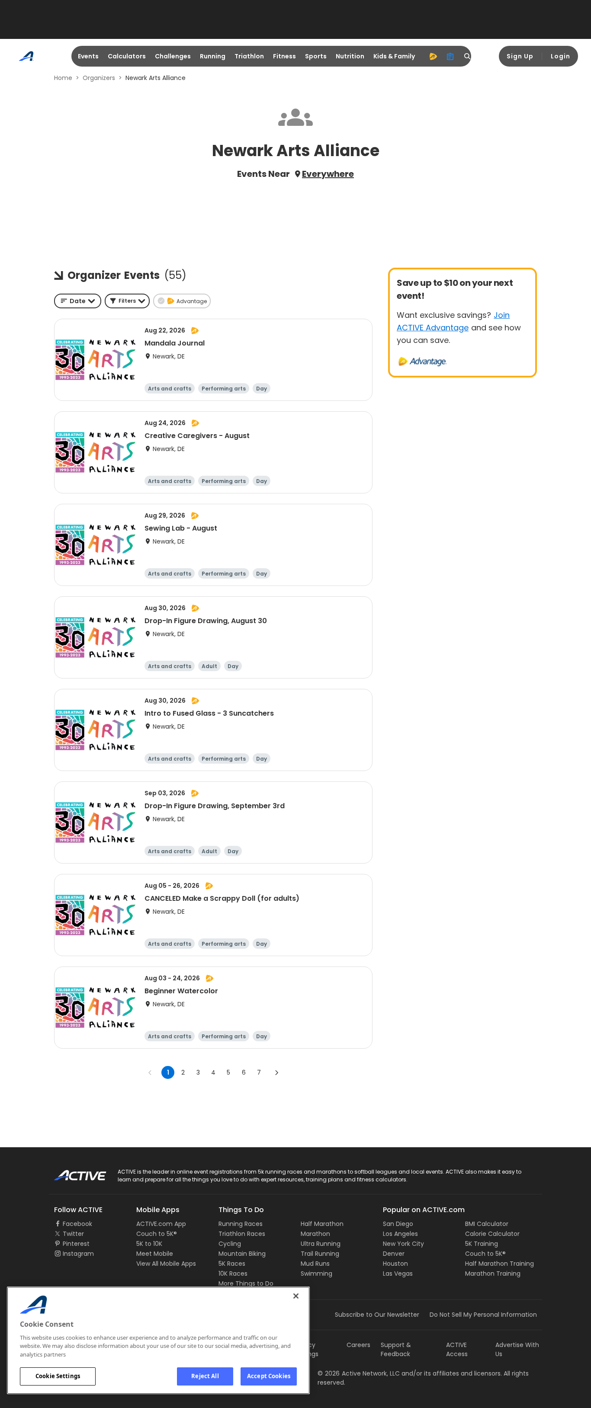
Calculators (127, 56)
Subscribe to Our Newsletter (377, 1314)
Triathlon (249, 56)
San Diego (398, 1223)
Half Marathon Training (499, 1263)
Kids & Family (394, 56)
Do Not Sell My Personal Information (483, 1314)
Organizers (99, 78)
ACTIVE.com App (161, 1223)
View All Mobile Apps (166, 1263)
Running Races (240, 1223)
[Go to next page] (276, 1072)
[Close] (295, 1296)
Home (63, 78)
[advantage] (433, 56)
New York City (403, 1243)
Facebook (77, 1223)
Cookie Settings (57, 1376)
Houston (395, 1263)
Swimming (316, 1273)
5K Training (481, 1243)
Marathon (315, 1233)
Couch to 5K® (156, 1233)
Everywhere (328, 174)
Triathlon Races (241, 1233)
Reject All (204, 1376)
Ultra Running (320, 1243)
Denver (394, 1253)
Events (88, 56)
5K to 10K (149, 1243)
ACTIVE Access (457, 1349)
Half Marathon (322, 1223)
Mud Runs (315, 1263)
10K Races (232, 1273)
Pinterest (76, 1243)
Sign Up (520, 56)
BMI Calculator (486, 1223)
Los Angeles (400, 1233)
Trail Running (320, 1253)
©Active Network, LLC (359, 1373)
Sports (316, 56)
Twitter (73, 1233)
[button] (127, 301)
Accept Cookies (268, 1376)
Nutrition (350, 56)
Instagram (78, 1253)
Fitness (284, 56)
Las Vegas (398, 1273)
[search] (467, 56)
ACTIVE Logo (72, 1172)
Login (560, 56)
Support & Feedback (396, 1349)
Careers (358, 1345)
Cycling (229, 1243)
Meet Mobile (154, 1253)
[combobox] (77, 301)
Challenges (173, 56)
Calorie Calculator (492, 1233)
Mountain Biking (242, 1253)
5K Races (231, 1263)
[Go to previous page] (150, 1072)
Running (212, 56)
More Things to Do (245, 1283)
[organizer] (450, 56)
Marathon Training (492, 1273)
